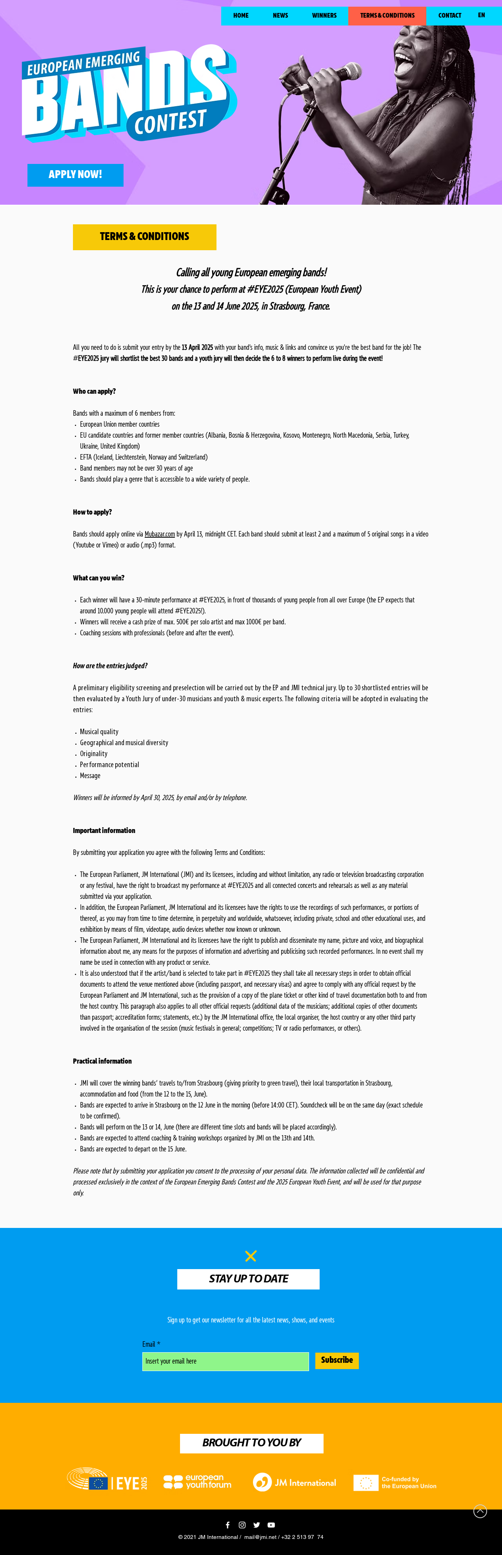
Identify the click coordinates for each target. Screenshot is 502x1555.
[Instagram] (242, 1525)
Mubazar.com (160, 534)
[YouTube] (271, 1525)
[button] (324, 16)
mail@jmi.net (260, 1537)
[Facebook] (227, 1525)
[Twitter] (256, 1525)
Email (148, 1345)
